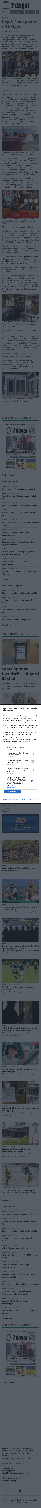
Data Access (20, 799)
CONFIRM (12, 791)
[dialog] (20, 754)
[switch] (32, 754)
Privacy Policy (33, 799)
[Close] (37, 709)
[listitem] (20, 748)
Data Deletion (8, 799)
